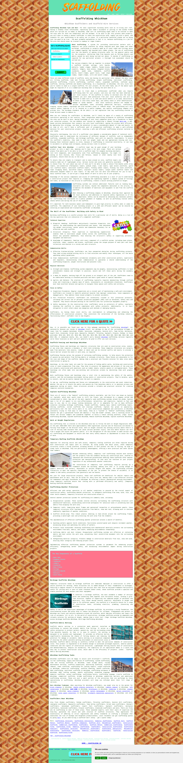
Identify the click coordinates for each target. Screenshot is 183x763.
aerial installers (123, 691)
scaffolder (96, 217)
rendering (112, 689)
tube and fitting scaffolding (82, 80)
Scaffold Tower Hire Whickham (61, 147)
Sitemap (51, 749)
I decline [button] (104, 758)
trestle (72, 82)
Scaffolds (117, 730)
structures (92, 346)
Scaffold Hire (119, 721)
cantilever (118, 80)
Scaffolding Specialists (111, 728)
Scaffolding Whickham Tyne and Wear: (64, 28)
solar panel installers (67, 693)
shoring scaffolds (66, 84)
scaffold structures (106, 712)
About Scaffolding (79, 44)
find (56, 702)
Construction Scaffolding (112, 726)
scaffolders (107, 127)
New (69, 749)
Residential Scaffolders (111, 723)
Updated (73, 749)
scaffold (80, 78)
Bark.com (123, 121)
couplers (75, 69)
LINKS (112, 14)
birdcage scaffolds (95, 609)
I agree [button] (97, 758)
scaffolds (107, 442)
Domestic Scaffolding (103, 721)
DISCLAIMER (129, 14)
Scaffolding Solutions (63, 721)
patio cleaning (73, 691)
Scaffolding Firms (63, 726)
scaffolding (101, 31)
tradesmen (53, 695)
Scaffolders (83, 725)
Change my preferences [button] (114, 758)
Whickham (124, 327)
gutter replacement (97, 691)
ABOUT (117, 14)
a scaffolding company (92, 193)
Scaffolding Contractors (84, 721)
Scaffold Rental (63, 723)
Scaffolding (64, 749)
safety (106, 100)
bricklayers (93, 689)
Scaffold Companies (79, 723)
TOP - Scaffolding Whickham (60, 736)
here (58, 717)
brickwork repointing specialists (101, 693)
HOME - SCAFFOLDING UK (91, 743)
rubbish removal (112, 687)
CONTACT (123, 14)
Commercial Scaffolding (68, 725)
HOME (108, 14)
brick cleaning (56, 687)
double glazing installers (83, 687)
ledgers (82, 69)
